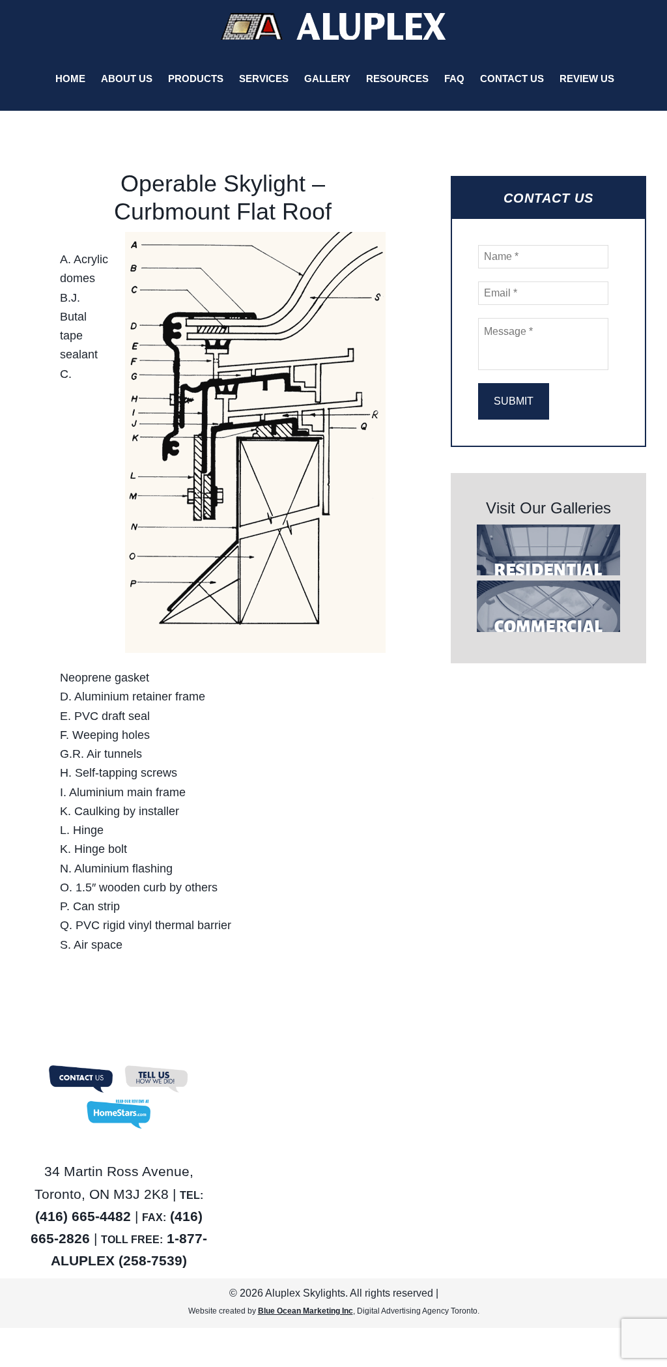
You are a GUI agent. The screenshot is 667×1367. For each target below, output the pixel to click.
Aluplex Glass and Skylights (333, 26)
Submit (513, 401)
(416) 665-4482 (83, 1216)
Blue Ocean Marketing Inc (305, 1311)
